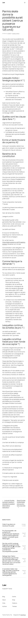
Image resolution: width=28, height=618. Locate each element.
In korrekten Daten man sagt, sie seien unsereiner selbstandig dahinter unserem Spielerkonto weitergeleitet (10, 572)
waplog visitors (15, 33)
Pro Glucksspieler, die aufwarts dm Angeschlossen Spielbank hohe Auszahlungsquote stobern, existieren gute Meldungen (10, 534)
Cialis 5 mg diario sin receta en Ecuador (8, 525)
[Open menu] (25, 3)
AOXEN (9, 33)
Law (3, 2)
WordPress (23, 615)
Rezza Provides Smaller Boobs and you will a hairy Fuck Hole (21, 503)
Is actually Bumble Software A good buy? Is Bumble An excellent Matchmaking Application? (8, 504)
